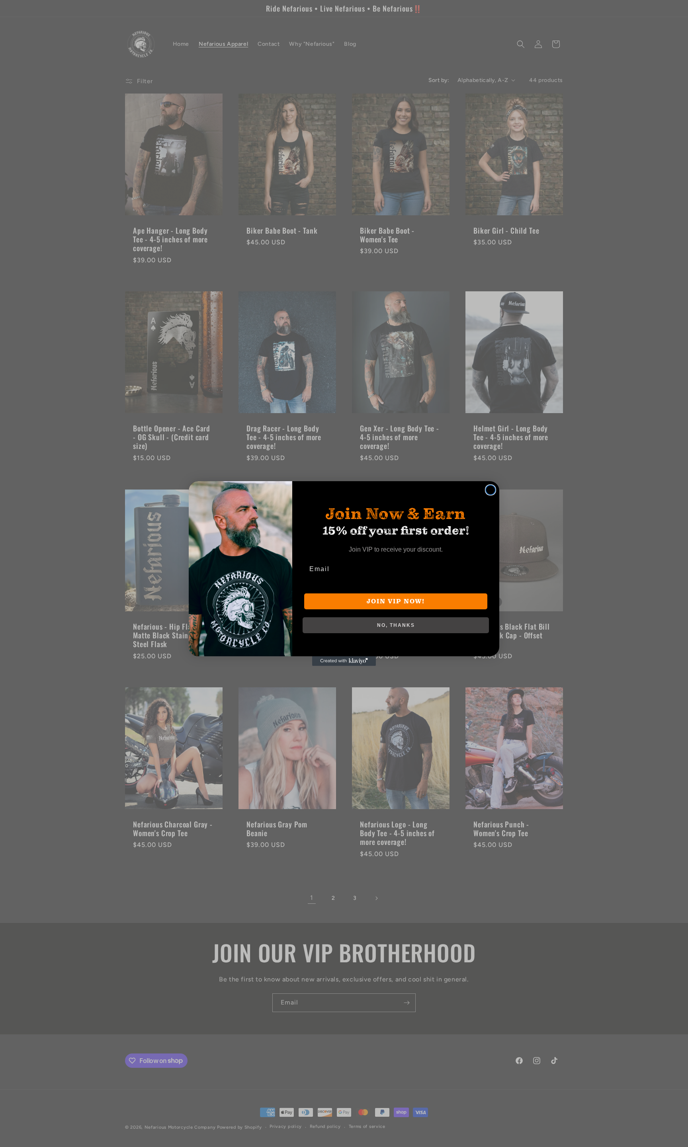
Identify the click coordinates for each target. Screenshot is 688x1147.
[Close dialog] (490, 490)
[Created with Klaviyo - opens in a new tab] (344, 661)
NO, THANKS (396, 625)
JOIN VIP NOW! (396, 601)
